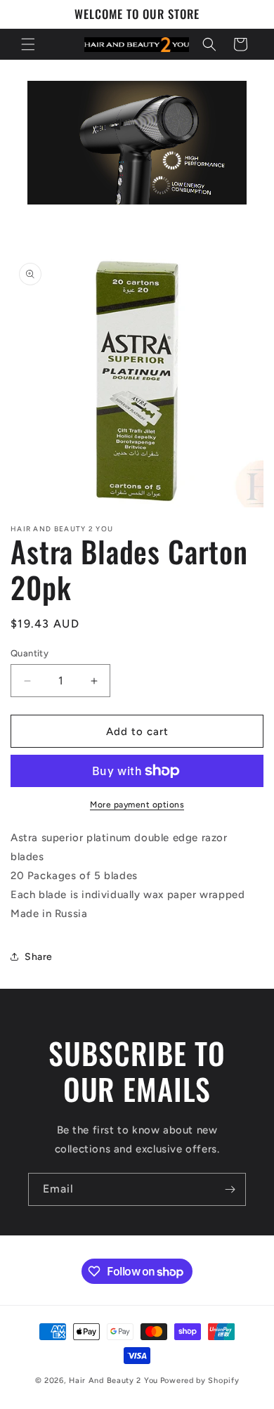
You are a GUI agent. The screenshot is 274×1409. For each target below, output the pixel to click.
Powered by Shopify (200, 1380)
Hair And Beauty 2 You (113, 1380)
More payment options (137, 805)
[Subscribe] (229, 1189)
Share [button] (39, 957)
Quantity (29, 653)
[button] (28, 44)
